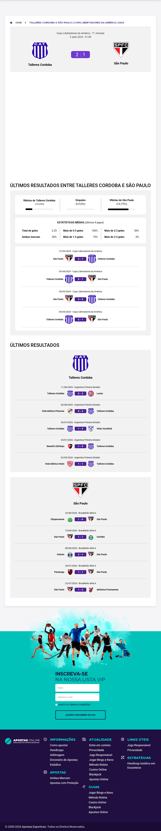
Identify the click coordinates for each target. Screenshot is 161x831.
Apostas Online (98, 779)
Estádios (55, 764)
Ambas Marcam (60, 778)
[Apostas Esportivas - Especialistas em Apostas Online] (22, 741)
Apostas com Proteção (64, 783)
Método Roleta (98, 764)
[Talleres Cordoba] (40, 50)
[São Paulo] (121, 50)
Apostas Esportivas (34, 826)
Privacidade (96, 750)
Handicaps (57, 750)
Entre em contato (100, 745)
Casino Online (98, 769)
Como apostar (59, 745)
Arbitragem (57, 755)
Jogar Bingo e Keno (101, 759)
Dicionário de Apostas (64, 759)
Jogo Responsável (100, 755)
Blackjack (95, 774)
